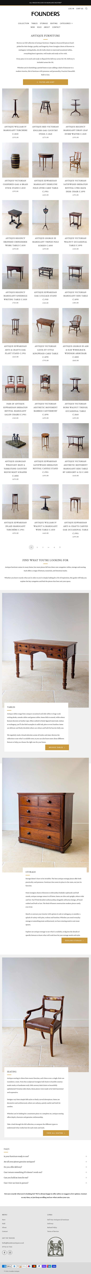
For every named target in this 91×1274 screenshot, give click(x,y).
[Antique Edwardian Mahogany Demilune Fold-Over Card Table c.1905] (45, 160)
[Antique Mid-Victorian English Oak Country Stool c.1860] (45, 106)
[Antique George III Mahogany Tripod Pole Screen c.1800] (45, 217)
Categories (65, 23)
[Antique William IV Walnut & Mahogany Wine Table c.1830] (45, 501)
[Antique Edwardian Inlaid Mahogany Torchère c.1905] (15, 501)
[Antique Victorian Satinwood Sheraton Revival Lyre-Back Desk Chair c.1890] (75, 160)
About (47, 27)
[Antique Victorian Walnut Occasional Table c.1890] (75, 217)
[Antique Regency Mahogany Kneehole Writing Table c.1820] (15, 271)
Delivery (50, 1223)
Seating (54, 23)
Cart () (79, 9)
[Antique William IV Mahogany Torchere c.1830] (15, 106)
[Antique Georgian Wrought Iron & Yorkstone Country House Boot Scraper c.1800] (15, 440)
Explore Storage (73, 940)
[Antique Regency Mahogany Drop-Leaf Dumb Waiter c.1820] (75, 106)
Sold (39, 27)
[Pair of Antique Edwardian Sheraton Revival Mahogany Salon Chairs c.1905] (15, 383)
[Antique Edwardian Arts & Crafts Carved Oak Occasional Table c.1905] (75, 501)
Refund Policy (52, 1227)
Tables (34, 23)
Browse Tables (56, 747)
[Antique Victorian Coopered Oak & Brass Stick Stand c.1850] (15, 160)
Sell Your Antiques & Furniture (58, 1220)
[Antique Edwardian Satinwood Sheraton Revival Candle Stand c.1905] (45, 440)
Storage (44, 23)
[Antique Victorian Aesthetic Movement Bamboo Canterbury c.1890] (45, 383)
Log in (71, 9)
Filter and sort (46, 82)
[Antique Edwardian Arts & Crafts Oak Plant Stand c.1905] (15, 325)
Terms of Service (53, 1231)
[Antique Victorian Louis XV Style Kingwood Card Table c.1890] (45, 325)
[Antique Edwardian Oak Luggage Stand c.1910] (45, 271)
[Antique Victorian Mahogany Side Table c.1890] (75, 271)
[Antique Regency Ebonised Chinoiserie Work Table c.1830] (15, 217)
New (33, 27)
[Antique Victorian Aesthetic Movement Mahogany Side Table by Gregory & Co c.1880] (75, 440)
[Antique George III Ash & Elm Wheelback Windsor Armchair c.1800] (75, 325)
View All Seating (55, 1133)
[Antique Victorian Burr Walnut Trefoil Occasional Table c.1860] (75, 383)
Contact (56, 27)
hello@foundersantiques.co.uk (13, 1243)
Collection (23, 23)
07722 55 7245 (7, 1247)
